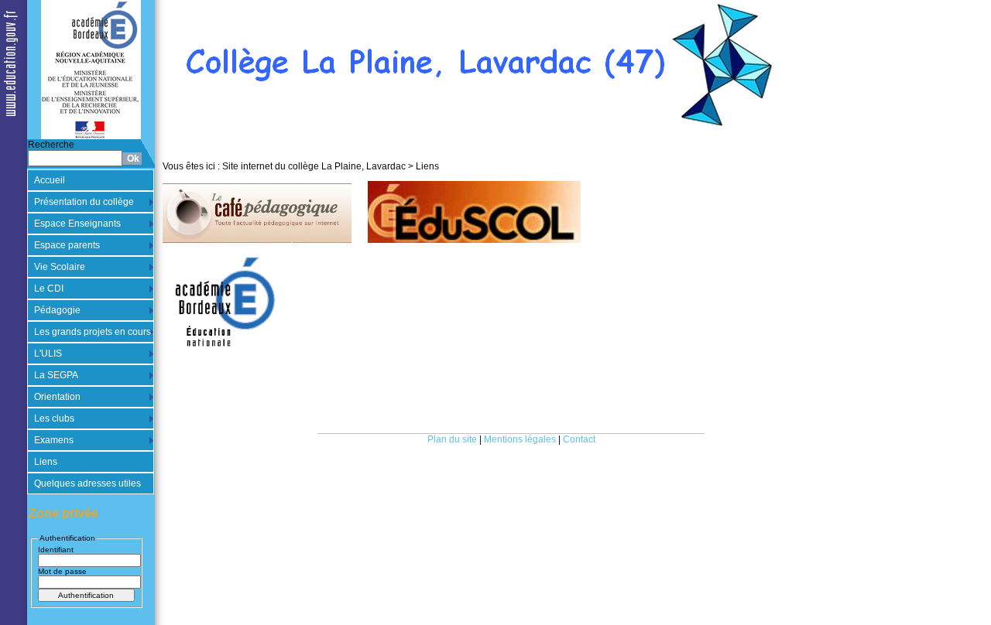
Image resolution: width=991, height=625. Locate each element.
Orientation (57, 396)
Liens (45, 461)
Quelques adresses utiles (87, 483)
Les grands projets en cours (92, 331)
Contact (579, 439)
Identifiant (56, 549)
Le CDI (48, 288)
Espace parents (67, 245)
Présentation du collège (84, 201)
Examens (54, 440)
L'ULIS (48, 353)
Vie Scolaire (59, 266)
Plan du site (452, 439)
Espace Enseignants (77, 223)
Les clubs (54, 418)
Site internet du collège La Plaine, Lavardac (314, 166)
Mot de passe (62, 571)
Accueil (49, 180)
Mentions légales (520, 439)
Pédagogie (57, 310)
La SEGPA (56, 375)
